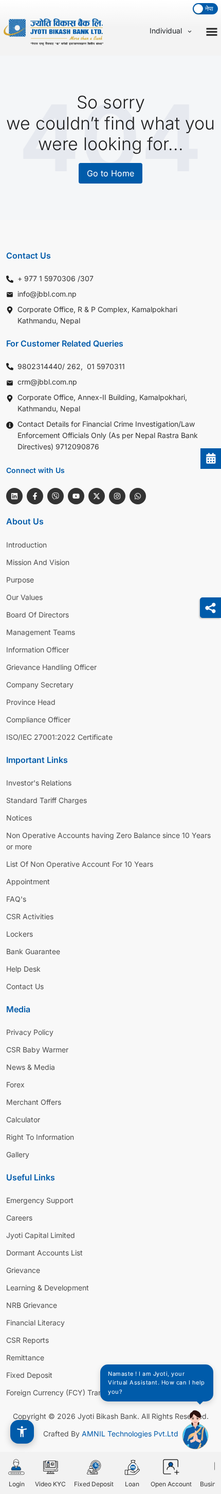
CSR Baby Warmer (37, 1049)
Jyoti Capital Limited (40, 1235)
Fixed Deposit (29, 1375)
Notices (19, 817)
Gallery (17, 1154)
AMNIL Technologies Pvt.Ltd (130, 1433)
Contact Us (25, 986)
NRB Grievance (31, 1305)
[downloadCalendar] (210, 458)
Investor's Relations (38, 782)
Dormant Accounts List (44, 1252)
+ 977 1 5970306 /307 (55, 278)
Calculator (23, 1119)
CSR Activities (29, 916)
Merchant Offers (33, 1102)
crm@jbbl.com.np (47, 381)
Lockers (19, 934)
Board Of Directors (37, 614)
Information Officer (37, 649)
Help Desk (23, 968)
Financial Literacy (35, 1322)
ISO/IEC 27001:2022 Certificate (59, 737)
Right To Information (40, 1137)
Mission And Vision (37, 562)
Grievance (23, 1270)
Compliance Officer (38, 719)
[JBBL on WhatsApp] (138, 496)
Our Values (24, 597)
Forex (15, 1084)
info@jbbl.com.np (47, 293)
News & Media (30, 1067)
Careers (19, 1217)
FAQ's (16, 899)
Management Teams (40, 632)
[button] (22, 1432)
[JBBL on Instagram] (117, 496)
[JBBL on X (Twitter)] (96, 496)
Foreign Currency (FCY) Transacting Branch (79, 1392)
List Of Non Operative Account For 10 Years (79, 864)
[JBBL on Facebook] (35, 496)
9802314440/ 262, (50, 366)
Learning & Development (47, 1287)
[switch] (205, 8)
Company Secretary (39, 684)
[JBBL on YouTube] (76, 496)
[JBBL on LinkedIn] (14, 496)
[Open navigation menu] (212, 31)
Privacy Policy (29, 1032)
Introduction (26, 544)
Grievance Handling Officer (51, 667)
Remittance (25, 1357)
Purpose (20, 579)
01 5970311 (106, 366)
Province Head (31, 702)
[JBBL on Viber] (55, 496)
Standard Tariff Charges (46, 800)
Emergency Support (39, 1200)
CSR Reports (27, 1340)
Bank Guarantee (33, 951)
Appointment (28, 881)
